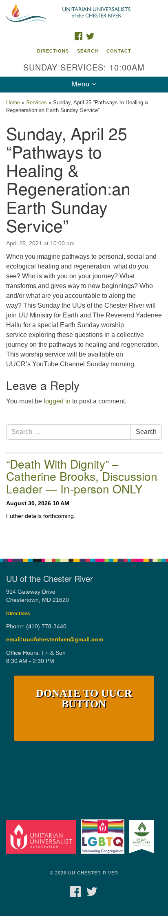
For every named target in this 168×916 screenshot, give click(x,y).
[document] (84, 321)
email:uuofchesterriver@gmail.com (54, 639)
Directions (53, 50)
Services (36, 102)
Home (13, 102)
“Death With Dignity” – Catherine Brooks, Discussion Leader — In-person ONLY (81, 476)
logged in (57, 401)
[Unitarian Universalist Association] (43, 836)
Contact (118, 50)
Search (87, 50)
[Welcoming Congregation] (104, 836)
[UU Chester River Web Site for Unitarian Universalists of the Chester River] (84, 14)
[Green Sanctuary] (143, 836)
